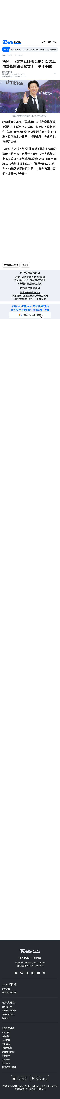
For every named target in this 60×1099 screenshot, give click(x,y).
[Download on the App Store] (20, 1078)
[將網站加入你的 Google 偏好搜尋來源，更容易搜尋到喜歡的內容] (30, 315)
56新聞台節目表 (9, 992)
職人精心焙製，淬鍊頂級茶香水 (30, 280)
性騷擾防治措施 (9, 1010)
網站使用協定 (8, 1014)
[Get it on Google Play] (40, 1078)
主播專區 (6, 1044)
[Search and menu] (55, 42)
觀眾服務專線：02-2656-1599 (30, 965)
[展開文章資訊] (55, 73)
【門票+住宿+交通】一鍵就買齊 (30, 298)
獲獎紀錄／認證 (9, 1067)
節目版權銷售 (8, 1051)
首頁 (4, 55)
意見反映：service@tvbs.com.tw (30, 962)
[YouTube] (38, 973)
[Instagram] (33, 973)
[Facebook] (16, 973)
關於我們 (6, 988)
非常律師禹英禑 (11, 265)
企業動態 (6, 1036)
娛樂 (10, 55)
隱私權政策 (7, 1006)
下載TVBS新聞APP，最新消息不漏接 (30, 306)
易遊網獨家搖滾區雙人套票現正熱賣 (30, 295)
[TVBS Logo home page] (11, 42)
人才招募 (6, 1040)
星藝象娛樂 (7, 1047)
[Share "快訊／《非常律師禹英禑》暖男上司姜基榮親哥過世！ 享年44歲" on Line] (49, 42)
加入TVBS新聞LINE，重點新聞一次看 (30, 310)
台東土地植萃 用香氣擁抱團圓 (30, 277)
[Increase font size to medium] (43, 42)
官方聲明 (6, 1063)
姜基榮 (25, 265)
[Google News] (44, 973)
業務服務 (6, 1059)
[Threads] (27, 973)
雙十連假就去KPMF (30, 292)
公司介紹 (6, 1032)
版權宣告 (6, 1018)
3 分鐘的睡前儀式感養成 (30, 283)
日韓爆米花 (19, 55)
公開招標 (6, 1055)
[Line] (21, 973)
